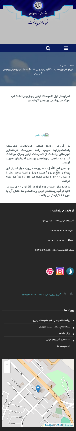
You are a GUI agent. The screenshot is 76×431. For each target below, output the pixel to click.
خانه (71, 65)
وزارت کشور (64, 333)
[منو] (65, 48)
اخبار (64, 65)
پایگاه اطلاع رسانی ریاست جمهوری (54, 327)
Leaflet (49, 425)
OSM (59, 425)
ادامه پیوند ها (63, 346)
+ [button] (7, 364)
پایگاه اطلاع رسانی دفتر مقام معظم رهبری (51, 320)
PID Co (69, 425)
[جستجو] (47, 48)
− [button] (7, 370)
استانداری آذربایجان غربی (58, 340)
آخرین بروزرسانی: (41, 294)
